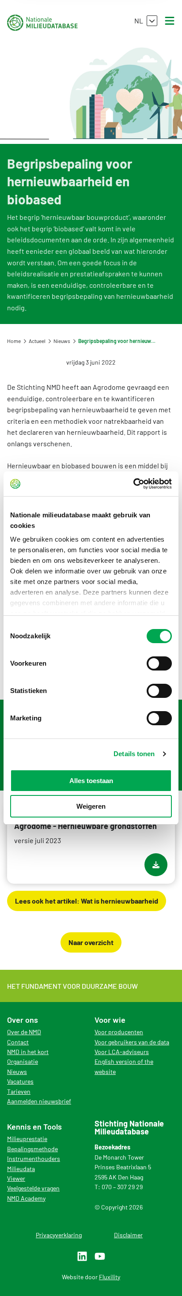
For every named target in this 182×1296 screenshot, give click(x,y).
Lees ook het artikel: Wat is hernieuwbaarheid (86, 901)
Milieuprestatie (27, 1138)
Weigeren (91, 806)
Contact (18, 1042)
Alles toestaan (91, 780)
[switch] (159, 663)
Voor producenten (119, 1032)
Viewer (16, 1178)
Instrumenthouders (33, 1158)
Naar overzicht (91, 942)
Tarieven (18, 1091)
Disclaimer (128, 1235)
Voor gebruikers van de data (132, 1042)
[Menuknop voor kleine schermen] (169, 20)
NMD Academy (26, 1198)
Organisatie (22, 1061)
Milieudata (21, 1168)
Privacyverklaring (59, 1235)
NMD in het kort (28, 1051)
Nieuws (17, 1071)
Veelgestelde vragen (33, 1188)
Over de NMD (24, 1032)
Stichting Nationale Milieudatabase (42, 22)
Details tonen (134, 753)
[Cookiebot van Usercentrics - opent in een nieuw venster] (133, 484)
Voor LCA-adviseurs (122, 1051)
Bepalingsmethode (32, 1149)
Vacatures (20, 1081)
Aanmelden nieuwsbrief (39, 1101)
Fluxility (109, 1277)
